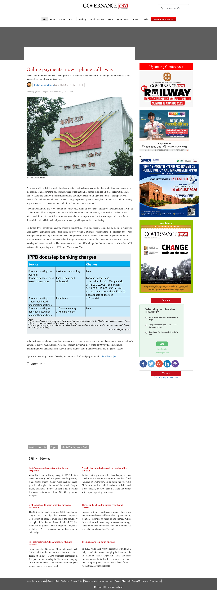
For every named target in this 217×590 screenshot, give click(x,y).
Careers (117, 581)
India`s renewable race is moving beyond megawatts (49, 469)
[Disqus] (80, 404)
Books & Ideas (97, 19)
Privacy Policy (77, 581)
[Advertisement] (80, 56)
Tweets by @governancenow (166, 377)
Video (146, 19)
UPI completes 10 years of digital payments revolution (50, 506)
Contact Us (136, 581)
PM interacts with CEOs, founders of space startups (50, 543)
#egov (45, 91)
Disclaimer (65, 581)
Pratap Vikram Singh (44, 84)
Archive (145, 581)
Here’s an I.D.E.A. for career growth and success (102, 506)
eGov (110, 19)
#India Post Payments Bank (61, 91)
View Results (162, 349)
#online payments (34, 91)
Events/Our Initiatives (163, 19)
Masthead (126, 581)
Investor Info (41, 581)
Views (62, 19)
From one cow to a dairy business (98, 541)
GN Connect (123, 19)
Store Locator (155, 581)
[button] (143, 89)
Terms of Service (90, 581)
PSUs (71, 19)
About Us (30, 581)
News (52, 19)
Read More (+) (109, 356)
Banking (82, 19)
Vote (162, 344)
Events (136, 19)
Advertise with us (106, 581)
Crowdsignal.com (162, 353)
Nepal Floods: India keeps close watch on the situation (104, 469)
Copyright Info (53, 581)
